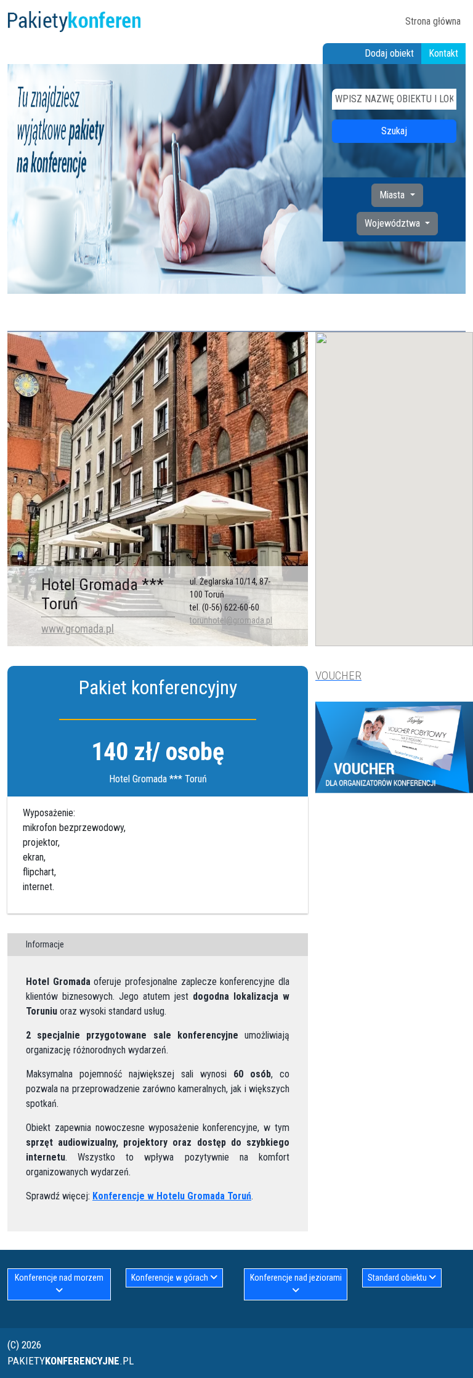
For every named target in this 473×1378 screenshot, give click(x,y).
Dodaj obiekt (389, 53)
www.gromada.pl (77, 628)
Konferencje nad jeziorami (296, 1278)
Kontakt (443, 53)
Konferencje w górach (170, 1278)
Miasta (393, 195)
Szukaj (394, 131)
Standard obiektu (398, 1278)
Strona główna (433, 21)
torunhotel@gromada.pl (231, 620)
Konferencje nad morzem (59, 1278)
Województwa (393, 223)
